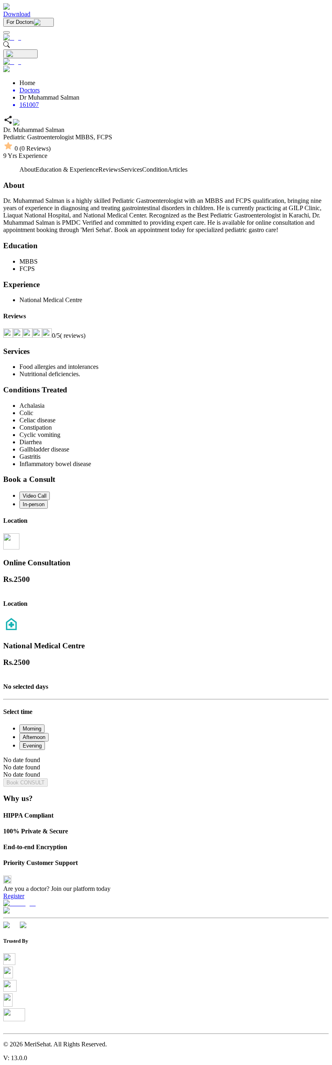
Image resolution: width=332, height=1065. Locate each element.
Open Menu (166, 532)
